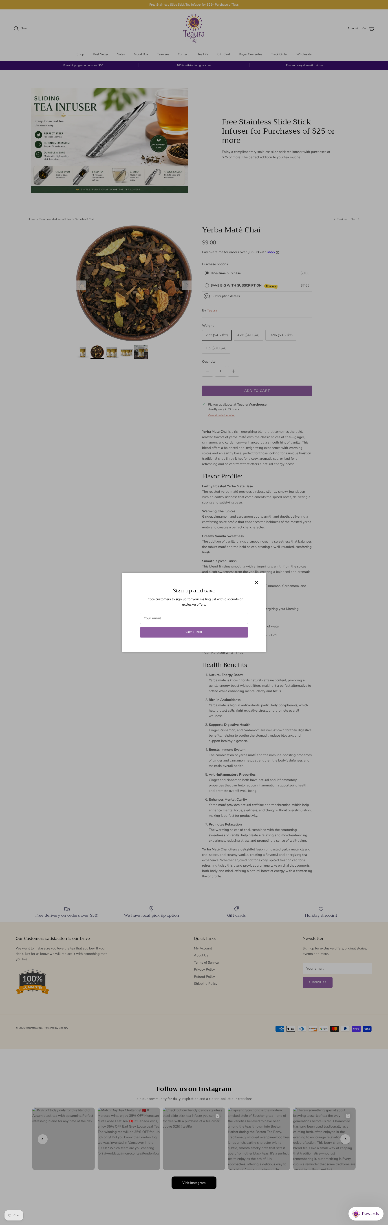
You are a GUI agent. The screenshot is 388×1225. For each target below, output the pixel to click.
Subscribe (194, 632)
